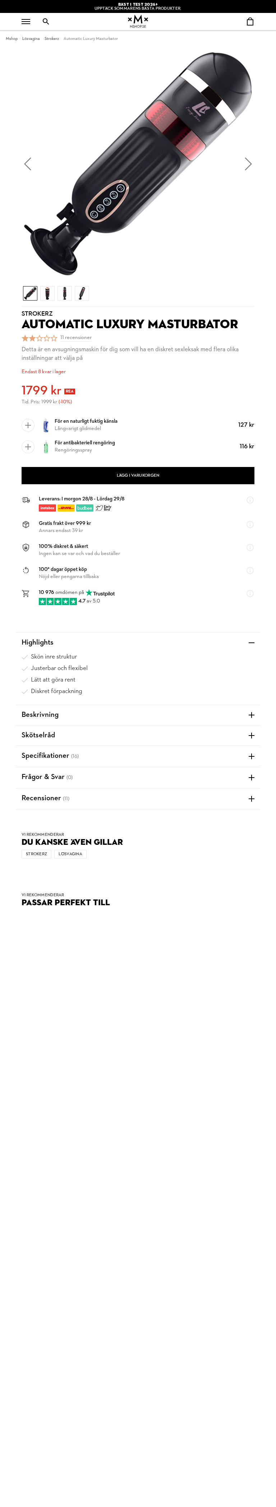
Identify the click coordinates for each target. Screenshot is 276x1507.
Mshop (12, 39)
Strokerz (52, 39)
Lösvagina (31, 39)
